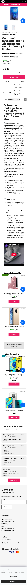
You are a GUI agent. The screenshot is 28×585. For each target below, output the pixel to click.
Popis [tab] (5, 99)
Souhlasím (13, 581)
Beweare (10, 63)
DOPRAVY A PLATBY (6, 518)
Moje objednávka (5, 532)
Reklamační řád (5, 525)
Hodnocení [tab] (11, 99)
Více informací (21, 572)
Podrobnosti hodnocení (9, 34)
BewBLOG (3, 526)
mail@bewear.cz (8, 539)
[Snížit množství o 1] (16, 73)
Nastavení (13, 576)
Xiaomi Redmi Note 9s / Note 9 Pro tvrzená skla (18, 86)
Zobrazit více (14, 480)
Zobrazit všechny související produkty (14, 345)
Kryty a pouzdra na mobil (7, 530)
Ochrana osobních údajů (7, 521)
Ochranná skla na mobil (7, 528)
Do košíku (15, 77)
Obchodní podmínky (6, 519)
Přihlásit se (7, 507)
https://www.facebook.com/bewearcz (14, 543)
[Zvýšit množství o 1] (23, 73)
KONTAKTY (4, 523)
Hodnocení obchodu (14, 426)
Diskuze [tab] (18, 99)
